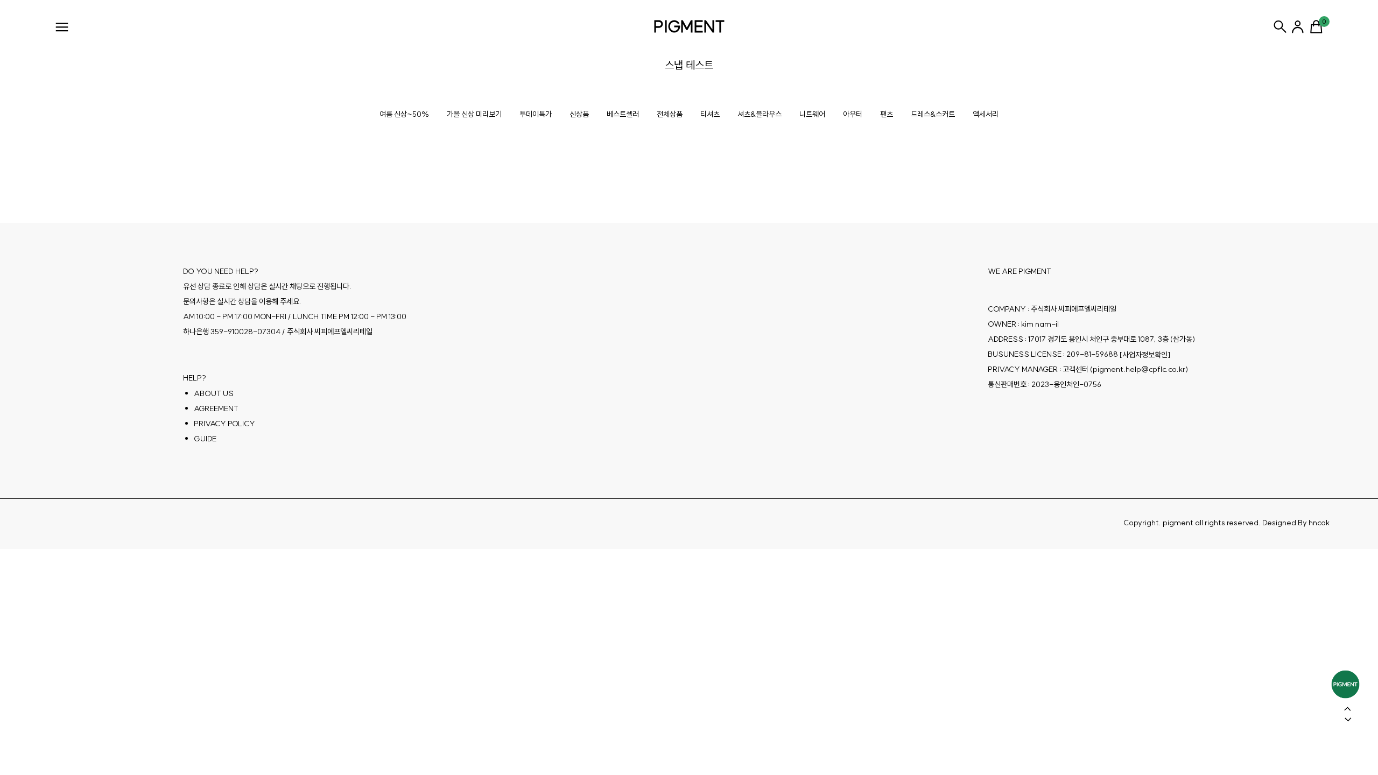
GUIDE (205, 438)
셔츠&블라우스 (759, 114)
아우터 (852, 114)
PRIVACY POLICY (224, 423)
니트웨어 (812, 114)
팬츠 (886, 114)
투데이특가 (535, 114)
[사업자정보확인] (1145, 355)
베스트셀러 (623, 114)
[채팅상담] (1345, 684)
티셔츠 (710, 114)
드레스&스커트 (933, 114)
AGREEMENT (216, 408)
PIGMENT (689, 26)
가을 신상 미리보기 (474, 114)
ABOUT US (214, 393)
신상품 (579, 114)
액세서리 (986, 114)
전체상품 (670, 114)
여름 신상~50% (404, 114)
